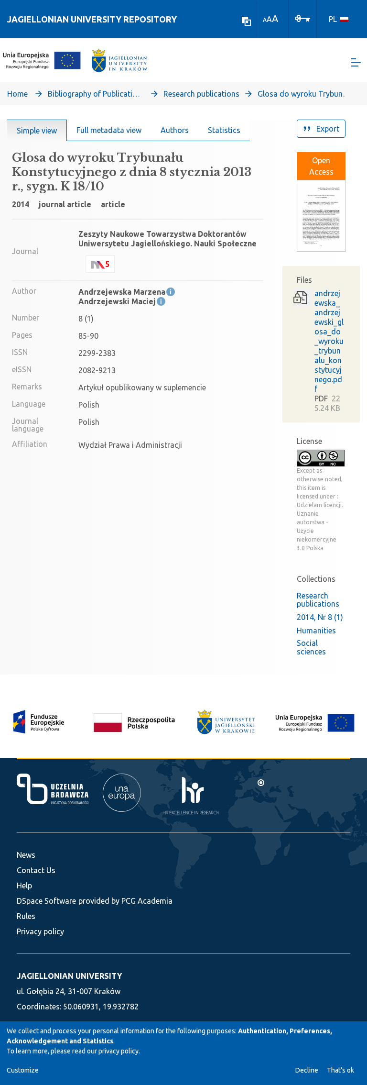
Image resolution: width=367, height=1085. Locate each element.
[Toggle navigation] (356, 62)
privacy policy (118, 1051)
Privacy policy (40, 931)
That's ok (340, 1070)
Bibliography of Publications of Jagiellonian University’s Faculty (95, 93)
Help (24, 885)
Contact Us (36, 870)
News (26, 855)
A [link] (265, 20)
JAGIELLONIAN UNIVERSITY (69, 976)
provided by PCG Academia (125, 901)
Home (17, 93)
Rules (26, 916)
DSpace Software (46, 901)
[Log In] (302, 17)
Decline (306, 1070)
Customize (23, 1070)
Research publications (201, 93)
